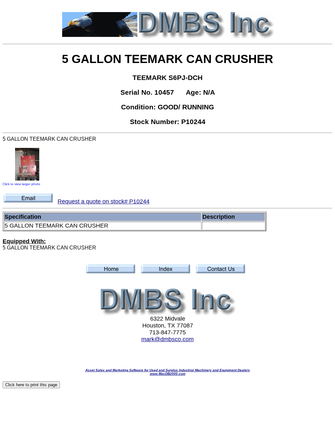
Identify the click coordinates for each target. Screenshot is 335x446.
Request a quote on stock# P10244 (104, 201)
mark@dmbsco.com (167, 339)
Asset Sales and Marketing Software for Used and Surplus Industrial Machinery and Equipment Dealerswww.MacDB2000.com (167, 371)
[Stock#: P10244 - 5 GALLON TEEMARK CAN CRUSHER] (27, 178)
